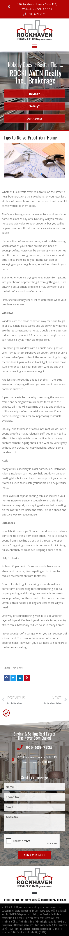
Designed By (10, 899)
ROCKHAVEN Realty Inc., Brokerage (35, 76)
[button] (34, 46)
